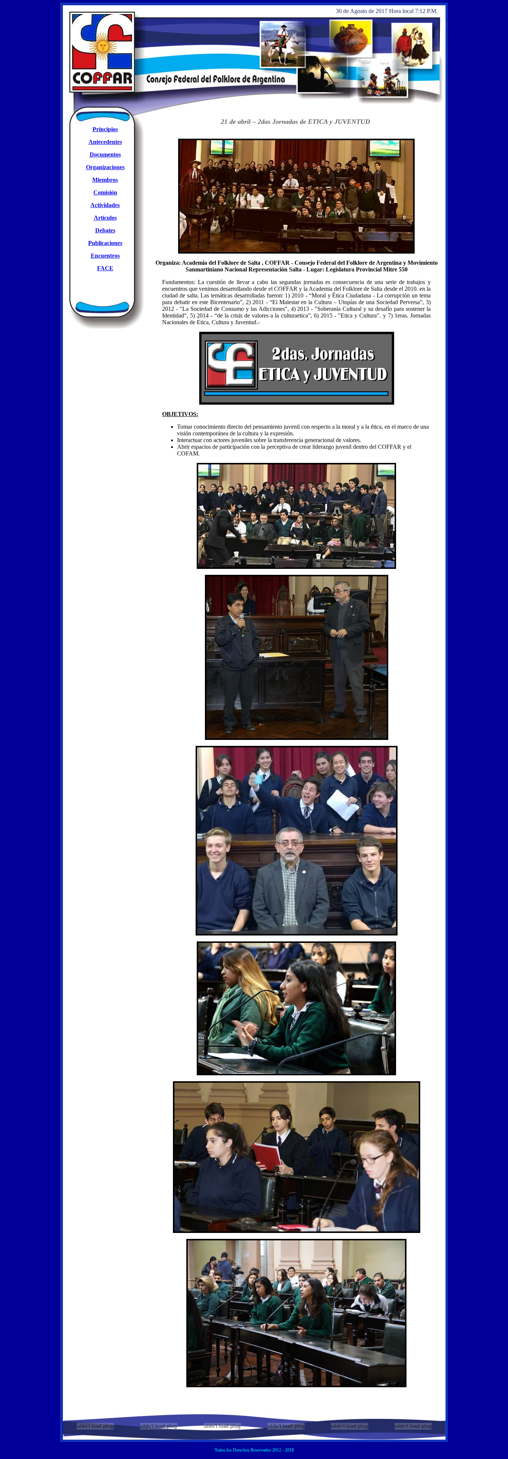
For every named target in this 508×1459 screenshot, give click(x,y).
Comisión (105, 192)
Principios (105, 129)
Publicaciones (105, 243)
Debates (105, 230)
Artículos (105, 218)
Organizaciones (105, 167)
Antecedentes (105, 142)
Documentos (105, 154)
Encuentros (105, 255)
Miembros (105, 180)
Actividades (105, 205)
